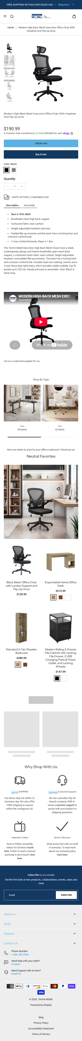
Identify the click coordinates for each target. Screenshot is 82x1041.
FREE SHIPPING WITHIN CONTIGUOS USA (30, 4)
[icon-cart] (74, 16)
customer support (64, 805)
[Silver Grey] (13, 170)
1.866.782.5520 (19, 954)
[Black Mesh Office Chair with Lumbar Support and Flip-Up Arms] (21, 560)
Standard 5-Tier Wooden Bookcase (21, 651)
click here (62, 854)
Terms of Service (41, 1034)
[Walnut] (25, 664)
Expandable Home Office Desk (60, 584)
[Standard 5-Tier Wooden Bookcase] (21, 627)
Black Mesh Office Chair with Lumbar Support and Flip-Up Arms (21, 586)
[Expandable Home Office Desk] (60, 560)
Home (10, 27)
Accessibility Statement (41, 1028)
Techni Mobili (45, 999)
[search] (12, 16)
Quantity (9, 179)
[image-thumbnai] (9, 48)
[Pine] (53, 597)
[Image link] (41, 502)
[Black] (6, 170)
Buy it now (41, 154)
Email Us (16, 973)
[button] (41, 143)
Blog (41, 1017)
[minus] (8, 186)
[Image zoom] (47, 74)
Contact (15, 964)
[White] (68, 597)
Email (12, 895)
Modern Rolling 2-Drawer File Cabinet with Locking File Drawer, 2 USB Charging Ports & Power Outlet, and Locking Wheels (60, 658)
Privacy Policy (41, 1022)
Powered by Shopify (41, 1005)
